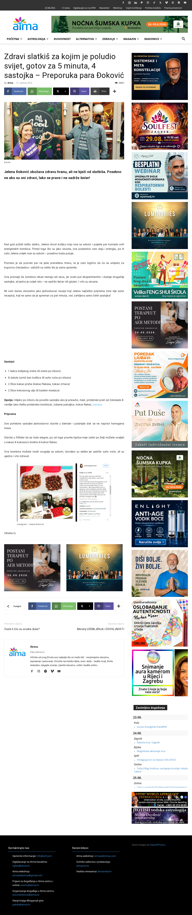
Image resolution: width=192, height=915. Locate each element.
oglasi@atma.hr (21, 865)
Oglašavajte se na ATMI (84, 7)
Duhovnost (62, 39)
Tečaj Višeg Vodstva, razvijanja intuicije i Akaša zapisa (161, 770)
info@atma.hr (44, 856)
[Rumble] (148, 2)
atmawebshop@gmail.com (27, 875)
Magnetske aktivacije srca (151, 751)
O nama (66, 7)
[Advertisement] (64, 212)
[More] (114, 91)
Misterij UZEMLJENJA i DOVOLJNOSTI (100, 629)
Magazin (129, 39)
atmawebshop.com (105, 856)
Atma (10, 82)
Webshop (117, 7)
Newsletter (104, 7)
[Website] (173, 2)
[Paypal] (142, 2)
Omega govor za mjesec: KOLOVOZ (156, 759)
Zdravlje (108, 39)
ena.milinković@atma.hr (25, 894)
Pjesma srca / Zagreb (148, 742)
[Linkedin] (135, 2)
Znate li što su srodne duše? (22, 629)
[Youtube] (185, 2)
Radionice (151, 39)
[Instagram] (129, 2)
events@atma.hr (29, 885)
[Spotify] (47, 671)
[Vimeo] (166, 2)
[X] (160, 2)
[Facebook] (123, 2)
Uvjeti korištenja (134, 7)
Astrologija (36, 39)
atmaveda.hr (105, 871)
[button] (183, 39)
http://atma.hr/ (37, 652)
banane (97, 404)
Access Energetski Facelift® (152, 726)
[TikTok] (154, 2)
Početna (13, 39)
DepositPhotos (157, 844)
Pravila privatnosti (173, 7)
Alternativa (85, 39)
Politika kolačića (153, 7)
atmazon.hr (82, 865)
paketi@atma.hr (21, 904)
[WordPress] (179, 2)
